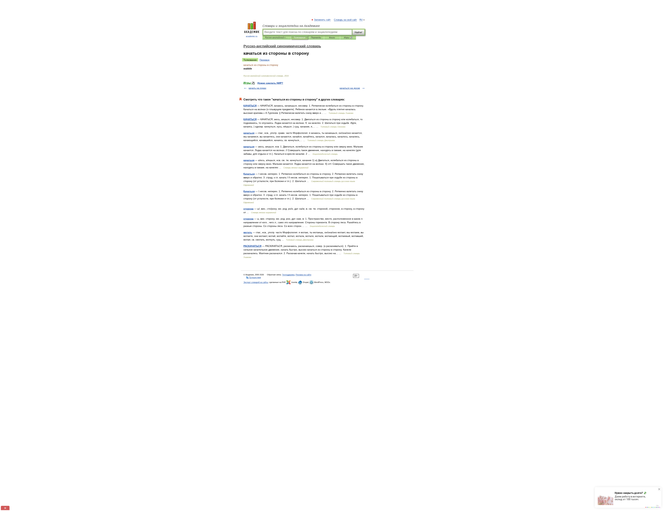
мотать (247, 232)
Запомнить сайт (322, 20)
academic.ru (251, 36)
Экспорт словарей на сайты (255, 282)
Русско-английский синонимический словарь (276, 37)
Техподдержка (288, 275)
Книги (332, 37)
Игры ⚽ (348, 37)
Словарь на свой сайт (345, 20)
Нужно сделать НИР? (270, 83)
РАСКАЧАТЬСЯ (252, 246)
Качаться (249, 173)
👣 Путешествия (253, 277)
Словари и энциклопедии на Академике (291, 26)
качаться (248, 133)
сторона (248, 208)
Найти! (358, 32)
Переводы (316, 37)
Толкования (299, 37)
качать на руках (257, 88)
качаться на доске (350, 88)
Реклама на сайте (303, 275)
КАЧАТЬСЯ (250, 105)
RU (361, 20)
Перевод (264, 60)
